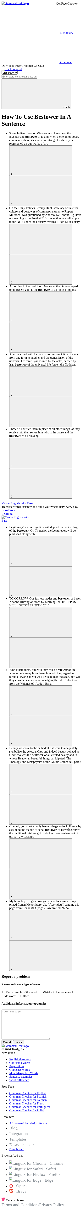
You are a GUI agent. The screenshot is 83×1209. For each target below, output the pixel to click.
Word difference (19, 1080)
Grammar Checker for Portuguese (29, 1107)
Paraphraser (16, 1149)
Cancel (7, 1042)
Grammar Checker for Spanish (28, 1096)
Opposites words (19, 1069)
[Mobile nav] (3, 70)
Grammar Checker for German (28, 1100)
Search (65, 107)
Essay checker (21, 1144)
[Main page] (15, 3)
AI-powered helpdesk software (28, 1123)
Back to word (13, 69)
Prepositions (16, 1066)
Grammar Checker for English (27, 1093)
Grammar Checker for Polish (26, 1110)
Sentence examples (20, 1076)
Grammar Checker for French (27, 1103)
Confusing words (19, 1062)
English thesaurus (20, 1059)
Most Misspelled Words (23, 1073)
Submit (19, 1042)
